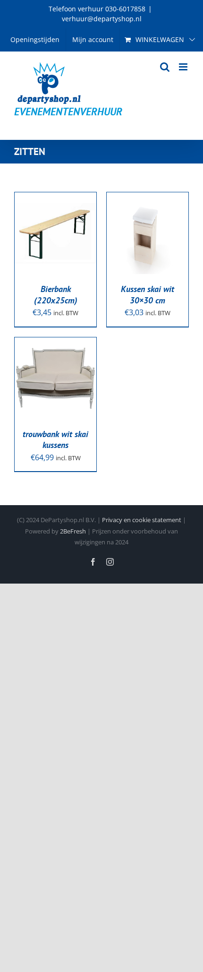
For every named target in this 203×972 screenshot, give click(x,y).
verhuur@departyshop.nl (102, 18)
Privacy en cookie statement (141, 520)
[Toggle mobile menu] (184, 67)
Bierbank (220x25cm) (55, 294)
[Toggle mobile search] (164, 67)
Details (38, 245)
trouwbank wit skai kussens (55, 439)
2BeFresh (73, 531)
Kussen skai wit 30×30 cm (147, 294)
